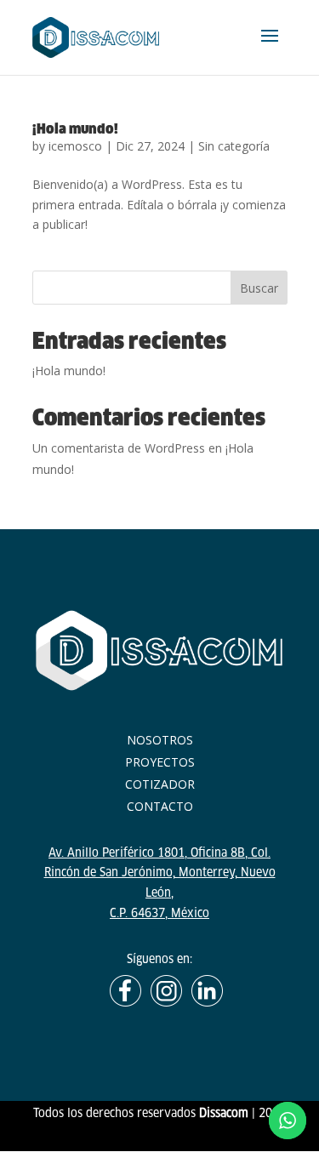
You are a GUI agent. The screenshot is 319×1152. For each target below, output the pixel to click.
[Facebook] (125, 1002)
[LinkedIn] (207, 1002)
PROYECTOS (160, 762)
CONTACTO (160, 806)
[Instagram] (166, 1002)
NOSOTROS (160, 740)
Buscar (259, 288)
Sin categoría (234, 146)
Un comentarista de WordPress (118, 448)
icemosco (75, 146)
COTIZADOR (160, 784)
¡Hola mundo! (75, 129)
